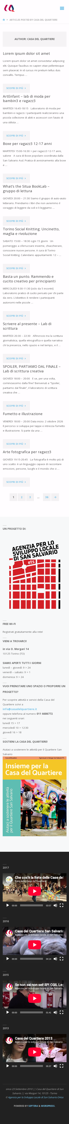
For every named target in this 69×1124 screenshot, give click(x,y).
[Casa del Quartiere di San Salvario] (9, 8)
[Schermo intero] (61, 905)
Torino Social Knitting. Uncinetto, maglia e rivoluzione (31, 231)
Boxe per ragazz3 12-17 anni (27, 143)
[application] (35, 891)
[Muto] (55, 905)
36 (46, 497)
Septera (33, 1105)
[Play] (8, 905)
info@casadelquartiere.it (20, 709)
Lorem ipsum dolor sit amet (26, 53)
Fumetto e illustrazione (23, 413)
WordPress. (48, 1105)
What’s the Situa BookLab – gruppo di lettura (26, 188)
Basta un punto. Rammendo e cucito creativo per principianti (30, 278)
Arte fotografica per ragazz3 (27, 451)
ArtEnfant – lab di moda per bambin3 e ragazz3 (26, 98)
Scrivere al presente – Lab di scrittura (27, 326)
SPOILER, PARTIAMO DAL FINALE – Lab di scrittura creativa (32, 368)
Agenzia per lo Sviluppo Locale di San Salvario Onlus (35, 1097)
